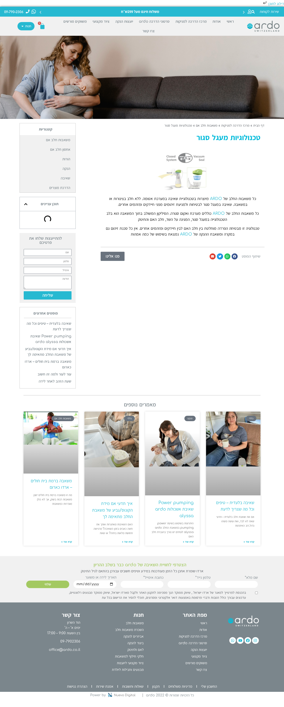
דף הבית (258, 125)
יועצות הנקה (124, 21)
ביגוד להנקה (135, 643)
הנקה (66, 169)
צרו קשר (148, 31)
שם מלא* (251, 578)
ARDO (216, 198)
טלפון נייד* (203, 578)
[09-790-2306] (28, 11)
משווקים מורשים (75, 21)
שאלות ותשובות (132, 686)
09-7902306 (70, 641)
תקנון (156, 686)
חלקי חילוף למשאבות (129, 656)
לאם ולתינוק (135, 650)
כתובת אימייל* (153, 578)
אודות (216, 21)
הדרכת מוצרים (59, 188)
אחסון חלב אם (60, 149)
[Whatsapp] (232, 640)
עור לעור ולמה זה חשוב (54, 374)
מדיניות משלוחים (180, 686)
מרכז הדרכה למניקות (191, 21)
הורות (66, 159)
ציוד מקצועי (101, 21)
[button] (253, 11)
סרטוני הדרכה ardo (154, 21)
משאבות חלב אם (206, 125)
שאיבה (65, 178)
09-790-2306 (13, 12)
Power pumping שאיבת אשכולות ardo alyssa (174, 509)
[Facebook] (247, 640)
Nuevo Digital (124, 695)
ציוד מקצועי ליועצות (130, 663)
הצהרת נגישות (77, 686)
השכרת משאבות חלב (129, 630)
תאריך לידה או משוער (100, 577)
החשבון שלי (209, 686)
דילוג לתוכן (275, 4)
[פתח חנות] (22, 26)
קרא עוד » (249, 541)
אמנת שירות (104, 686)
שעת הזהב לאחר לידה (55, 381)
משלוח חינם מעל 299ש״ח (140, 11)
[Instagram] (255, 640)
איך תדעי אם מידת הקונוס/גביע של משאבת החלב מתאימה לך (112, 510)
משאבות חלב (135, 623)
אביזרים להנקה (133, 636)
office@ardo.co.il (64, 650)
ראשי (230, 21)
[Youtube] (240, 640)
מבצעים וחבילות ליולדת (128, 670)
